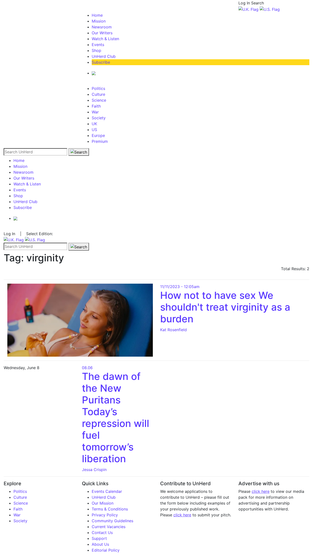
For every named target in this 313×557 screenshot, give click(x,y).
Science (99, 100)
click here (182, 514)
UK (94, 123)
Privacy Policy (105, 514)
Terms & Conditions (110, 509)
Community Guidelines (112, 520)
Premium (100, 141)
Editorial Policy (106, 550)
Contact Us (102, 532)
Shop (96, 50)
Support (99, 538)
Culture (98, 94)
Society (99, 117)
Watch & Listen (105, 38)
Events (98, 44)
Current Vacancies (108, 526)
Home (97, 15)
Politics (98, 88)
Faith (96, 106)
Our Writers (102, 32)
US (94, 129)
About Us (100, 544)
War (95, 111)
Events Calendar (107, 491)
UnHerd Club (104, 56)
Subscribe (101, 62)
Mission (99, 21)
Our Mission (102, 503)
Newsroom (102, 26)
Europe (98, 135)
